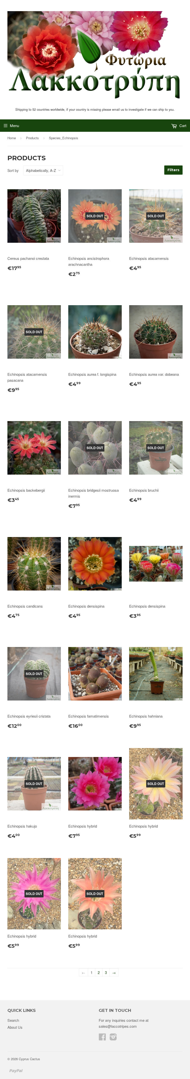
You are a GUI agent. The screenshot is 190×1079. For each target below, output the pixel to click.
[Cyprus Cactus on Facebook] (102, 1038)
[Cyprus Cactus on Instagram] (113, 1038)
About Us (15, 1027)
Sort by (13, 170)
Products (32, 137)
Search (13, 1020)
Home (11, 137)
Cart (182, 125)
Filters (173, 170)
